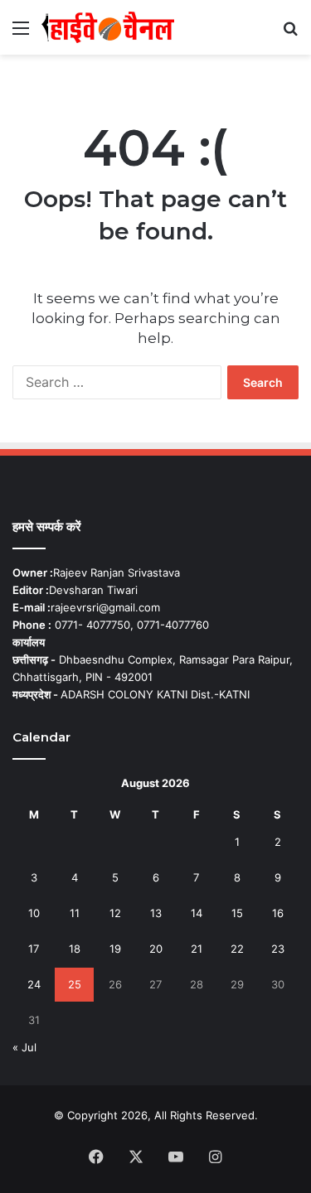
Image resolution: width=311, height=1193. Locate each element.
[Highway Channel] (107, 27)
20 (156, 948)
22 (237, 948)
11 (75, 913)
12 (115, 913)
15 (237, 913)
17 (33, 948)
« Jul (24, 1047)
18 (74, 948)
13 (156, 913)
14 (196, 913)
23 (277, 948)
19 (115, 948)
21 (196, 948)
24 (34, 984)
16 (278, 913)
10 (34, 913)
